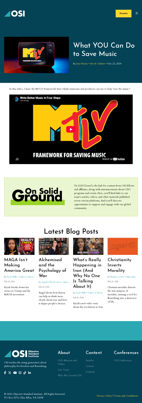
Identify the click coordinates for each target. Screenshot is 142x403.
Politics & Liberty (26, 277)
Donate (124, 13)
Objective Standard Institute (14, 13)
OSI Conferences (123, 360)
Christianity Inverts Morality (119, 265)
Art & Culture (97, 63)
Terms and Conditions (126, 396)
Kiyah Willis (12, 277)
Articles (90, 360)
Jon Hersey (82, 63)
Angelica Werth (48, 282)
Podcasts (90, 372)
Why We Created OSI (70, 375)
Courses (90, 366)
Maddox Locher (117, 277)
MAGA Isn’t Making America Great (19, 265)
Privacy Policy (104, 396)
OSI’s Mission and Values (67, 362)
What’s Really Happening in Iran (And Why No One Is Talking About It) (87, 273)
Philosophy (131, 277)
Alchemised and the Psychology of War (52, 268)
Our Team (63, 369)
